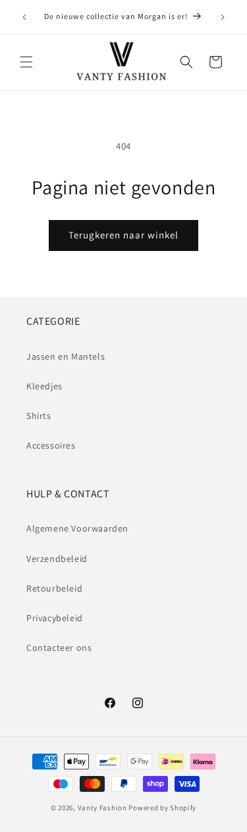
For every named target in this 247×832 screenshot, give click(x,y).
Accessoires (51, 445)
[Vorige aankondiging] (24, 17)
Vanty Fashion (102, 807)
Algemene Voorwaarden (77, 528)
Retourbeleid (54, 588)
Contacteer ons (59, 647)
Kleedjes (44, 386)
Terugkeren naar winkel (123, 235)
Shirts (38, 416)
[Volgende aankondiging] (222, 17)
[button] (26, 61)
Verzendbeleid (57, 559)
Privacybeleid (54, 618)
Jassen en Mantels (65, 356)
